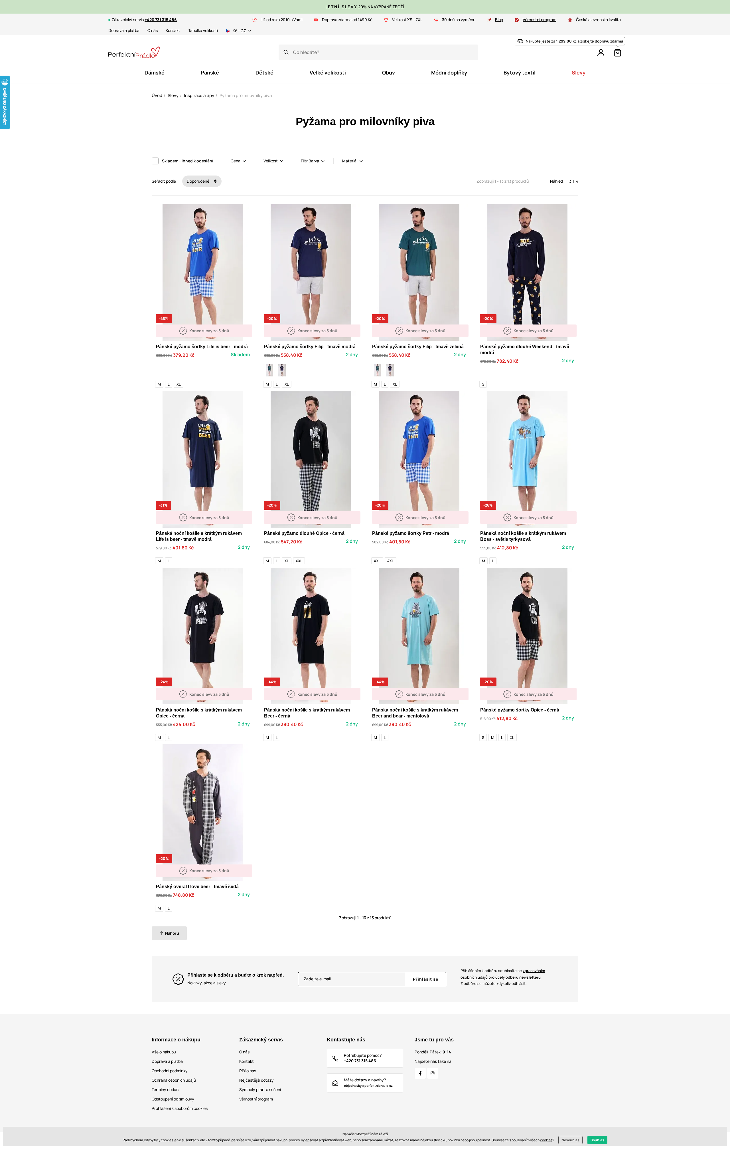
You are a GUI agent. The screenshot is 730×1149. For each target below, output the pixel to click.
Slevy (173, 95)
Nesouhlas (570, 1140)
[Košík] (618, 53)
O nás (152, 30)
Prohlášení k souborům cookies (180, 1108)
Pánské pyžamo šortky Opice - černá (519, 709)
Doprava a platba (123, 30)
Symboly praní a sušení (260, 1089)
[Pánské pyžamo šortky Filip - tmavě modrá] (282, 370)
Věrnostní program (539, 19)
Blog (499, 19)
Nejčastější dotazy (256, 1080)
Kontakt (173, 30)
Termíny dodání (165, 1089)
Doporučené (198, 181)
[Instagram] (432, 1073)
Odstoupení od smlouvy (173, 1099)
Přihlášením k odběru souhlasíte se (503, 974)
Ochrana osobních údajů (174, 1080)
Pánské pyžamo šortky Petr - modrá (410, 533)
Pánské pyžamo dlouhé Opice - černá (304, 533)
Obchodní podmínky (170, 1070)
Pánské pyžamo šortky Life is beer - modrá (202, 346)
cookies (546, 1140)
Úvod (157, 95)
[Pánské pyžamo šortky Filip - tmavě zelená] (269, 370)
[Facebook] (420, 1073)
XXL (299, 560)
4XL (390, 560)
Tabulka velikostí (203, 30)
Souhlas (597, 1140)
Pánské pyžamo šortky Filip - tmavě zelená (418, 346)
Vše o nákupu (164, 1052)
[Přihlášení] (601, 53)
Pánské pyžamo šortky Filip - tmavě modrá (310, 346)
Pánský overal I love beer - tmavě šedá (197, 886)
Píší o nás (247, 1070)
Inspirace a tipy (199, 95)
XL (179, 384)
